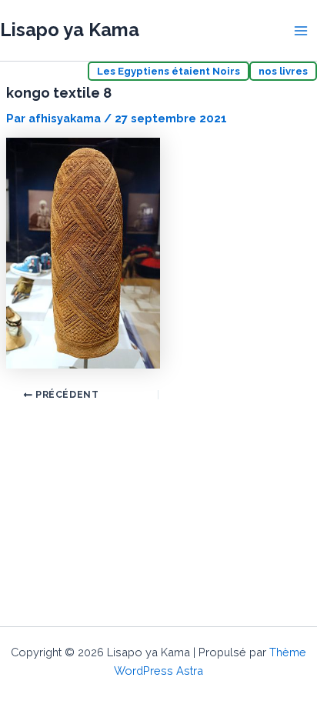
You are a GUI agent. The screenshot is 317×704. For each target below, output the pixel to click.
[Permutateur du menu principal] (301, 31)
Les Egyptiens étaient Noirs (168, 71)
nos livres (283, 71)
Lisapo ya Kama (69, 30)
